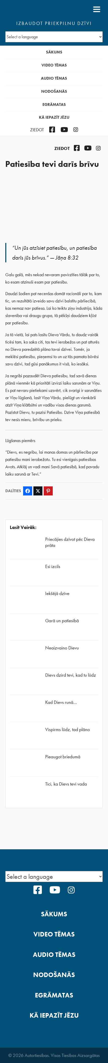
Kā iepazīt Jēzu (54, 117)
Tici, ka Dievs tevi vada (66, 784)
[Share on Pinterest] (48, 490)
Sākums (54, 52)
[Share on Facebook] (27, 490)
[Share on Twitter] (37, 490)
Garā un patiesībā (62, 620)
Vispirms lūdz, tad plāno (67, 729)
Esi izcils (52, 566)
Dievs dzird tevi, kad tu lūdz (70, 675)
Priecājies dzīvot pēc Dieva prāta (70, 542)
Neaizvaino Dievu (62, 648)
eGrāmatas (54, 104)
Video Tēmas (54, 65)
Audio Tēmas (54, 78)
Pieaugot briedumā (62, 757)
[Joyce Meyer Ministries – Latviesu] (29, 9)
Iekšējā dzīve (57, 593)
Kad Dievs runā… (61, 702)
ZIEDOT (37, 130)
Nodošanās (54, 91)
